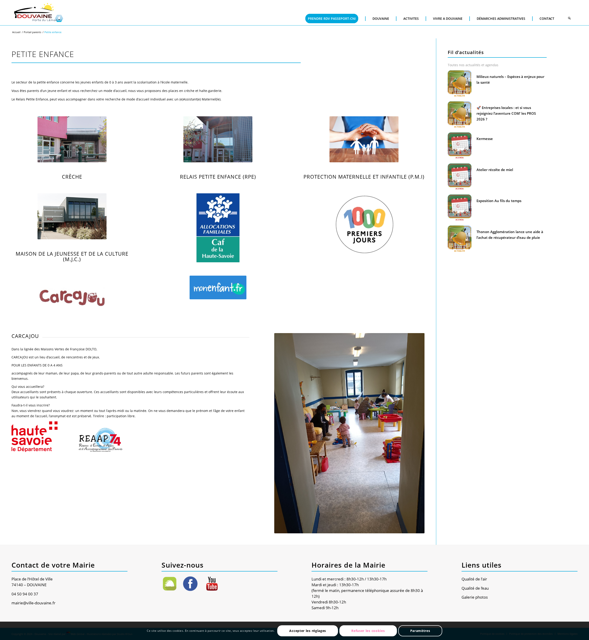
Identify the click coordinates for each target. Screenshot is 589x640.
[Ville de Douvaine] (38, 12)
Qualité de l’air (474, 579)
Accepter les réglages (307, 631)
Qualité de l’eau (475, 588)
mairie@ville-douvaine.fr (33, 603)
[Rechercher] (569, 18)
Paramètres (420, 631)
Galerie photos (475, 597)
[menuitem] (331, 11)
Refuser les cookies (368, 631)
